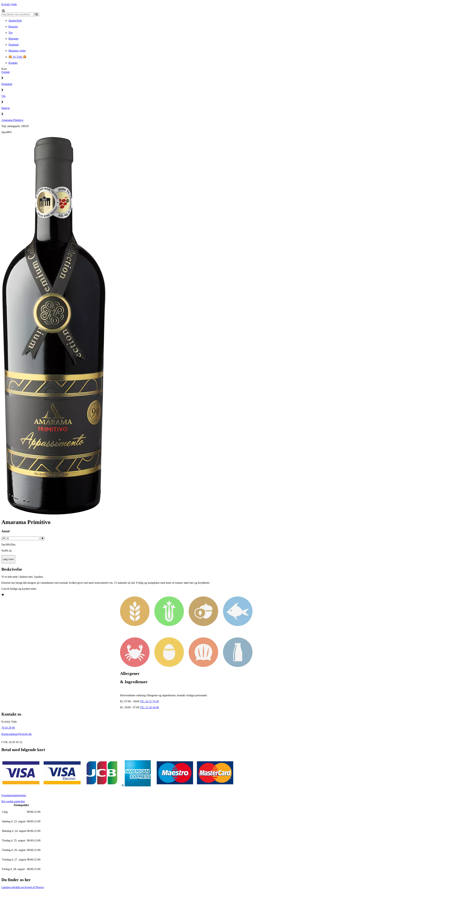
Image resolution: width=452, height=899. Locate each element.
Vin (3, 96)
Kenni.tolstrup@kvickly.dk (16, 734)
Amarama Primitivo (12, 120)
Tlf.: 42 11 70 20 (149, 701)
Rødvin (5, 108)
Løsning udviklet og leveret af (22, 887)
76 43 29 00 (8, 727)
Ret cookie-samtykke (13, 801)
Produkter (6, 84)
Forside (5, 72)
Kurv (4, 68)
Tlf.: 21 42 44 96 (149, 707)
